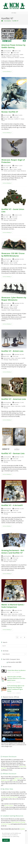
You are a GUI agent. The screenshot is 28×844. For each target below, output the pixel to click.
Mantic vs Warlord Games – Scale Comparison (13, 605)
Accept (6, 840)
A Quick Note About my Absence (16, 670)
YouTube (22, 57)
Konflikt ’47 (15, 21)
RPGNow (14, 780)
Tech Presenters (9, 805)
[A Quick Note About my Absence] (3, 671)
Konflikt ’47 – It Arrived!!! (12, 505)
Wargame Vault (5, 780)
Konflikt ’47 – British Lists (12, 351)
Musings (6, 220)
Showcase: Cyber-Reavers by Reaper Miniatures (13, 298)
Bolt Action (16, 54)
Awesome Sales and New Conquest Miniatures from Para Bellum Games (16, 678)
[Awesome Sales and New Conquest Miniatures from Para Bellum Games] (3, 679)
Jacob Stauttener (7, 50)
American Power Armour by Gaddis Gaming (13, 46)
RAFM (24, 264)
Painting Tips (11, 57)
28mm (11, 54)
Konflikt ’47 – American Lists (13, 399)
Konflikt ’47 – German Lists (13, 453)
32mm (15, 169)
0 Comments (17, 672)
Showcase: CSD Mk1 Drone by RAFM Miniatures (13, 254)
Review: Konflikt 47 (9, 112)
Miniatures (6, 264)
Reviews (17, 57)
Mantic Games (7, 615)
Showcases (5, 54)
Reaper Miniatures (21, 171)
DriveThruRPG (19, 778)
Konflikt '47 (8, 56)
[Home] (2, 21)
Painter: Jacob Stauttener (10, 171)
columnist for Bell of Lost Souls (9, 797)
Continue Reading (8, 72)
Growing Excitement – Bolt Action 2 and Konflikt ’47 (12, 551)
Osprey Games (12, 220)
